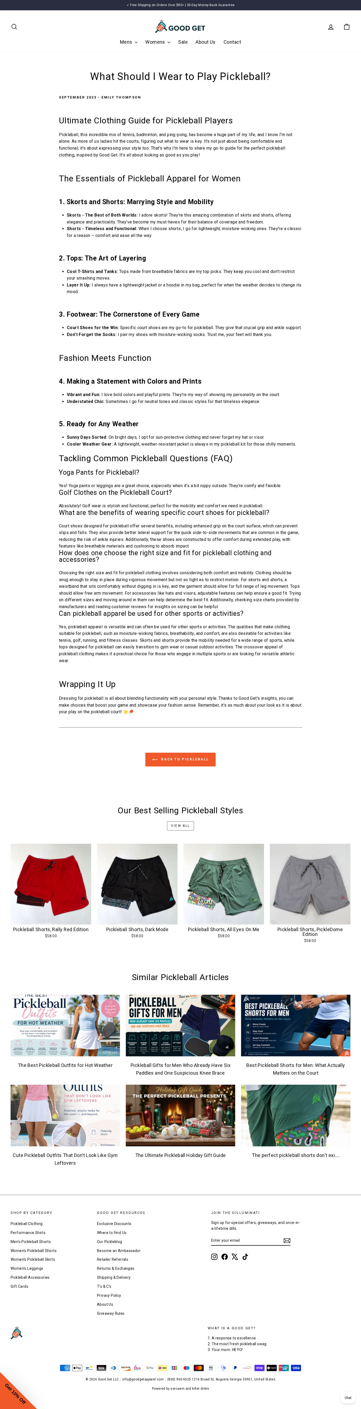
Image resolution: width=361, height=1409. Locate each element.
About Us (206, 42)
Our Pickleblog (109, 1242)
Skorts (74, 215)
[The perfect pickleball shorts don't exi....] (295, 1115)
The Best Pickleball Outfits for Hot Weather (65, 1065)
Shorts (74, 228)
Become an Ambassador (119, 1251)
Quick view (50, 919)
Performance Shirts (28, 1233)
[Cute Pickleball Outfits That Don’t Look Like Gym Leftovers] (65, 1115)
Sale (183, 42)
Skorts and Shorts (95, 202)
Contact (232, 42)
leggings (104, 485)
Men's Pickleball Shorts (31, 1242)
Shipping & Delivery (114, 1277)
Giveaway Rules (111, 1313)
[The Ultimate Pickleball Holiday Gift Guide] (180, 1115)
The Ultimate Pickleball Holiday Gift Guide (180, 1155)
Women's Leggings (27, 1268)
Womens (155, 42)
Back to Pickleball (184, 759)
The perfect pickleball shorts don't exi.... (295, 1155)
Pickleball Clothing (27, 1224)
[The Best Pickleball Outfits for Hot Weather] (65, 1025)
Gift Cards (19, 1286)
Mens (126, 42)
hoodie (173, 285)
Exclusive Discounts (114, 1224)
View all (180, 826)
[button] (18, 1390)
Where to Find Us (111, 1233)
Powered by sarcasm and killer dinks (180, 1388)
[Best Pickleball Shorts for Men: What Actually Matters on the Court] (295, 1025)
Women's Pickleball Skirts (33, 1259)
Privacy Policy (109, 1295)
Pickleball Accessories (30, 1277)
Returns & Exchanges (116, 1268)
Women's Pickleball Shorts (34, 1251)
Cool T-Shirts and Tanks (92, 271)
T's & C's (104, 1286)
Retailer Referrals (112, 1259)
